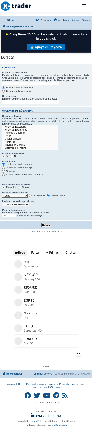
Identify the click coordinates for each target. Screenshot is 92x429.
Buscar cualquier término (19, 91)
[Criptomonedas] (30, 138)
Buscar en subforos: (13, 153)
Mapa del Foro (40, 387)
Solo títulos (12, 171)
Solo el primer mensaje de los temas (25, 174)
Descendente (57, 195)
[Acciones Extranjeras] (30, 129)
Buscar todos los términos (19, 87)
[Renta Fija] (30, 142)
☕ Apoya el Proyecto (46, 47)
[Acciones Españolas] (30, 126)
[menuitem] (11, 20)
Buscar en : (8, 161)
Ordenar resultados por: (15, 192)
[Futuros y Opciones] (30, 132)
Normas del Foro (15, 384)
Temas (25, 187)
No (15, 156)
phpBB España (59, 425)
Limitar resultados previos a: (18, 201)
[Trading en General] (30, 145)
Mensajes (11, 187)
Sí (7, 156)
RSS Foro (54, 387)
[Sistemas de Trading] (30, 148)
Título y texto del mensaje (19, 164)
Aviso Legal (78, 384)
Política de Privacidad (59, 384)
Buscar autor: (10, 96)
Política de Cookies (36, 384)
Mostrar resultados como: (16, 184)
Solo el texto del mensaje (19, 167)
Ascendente (38, 195)
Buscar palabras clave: (15, 72)
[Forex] (30, 135)
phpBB (37, 421)
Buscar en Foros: (12, 116)
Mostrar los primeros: (14, 210)
